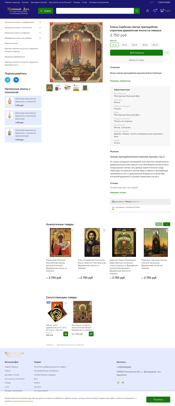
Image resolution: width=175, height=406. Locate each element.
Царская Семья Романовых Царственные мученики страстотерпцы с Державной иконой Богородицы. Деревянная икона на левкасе (124, 267)
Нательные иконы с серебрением (19, 22)
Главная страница (12, 2)
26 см (134, 45)
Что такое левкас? (41, 391)
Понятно (158, 399)
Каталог (25, 2)
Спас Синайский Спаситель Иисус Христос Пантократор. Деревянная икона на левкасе (92, 264)
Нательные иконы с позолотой (18, 27)
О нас (84, 2)
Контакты (37, 387)
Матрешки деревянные (15, 57)
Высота (113, 40)
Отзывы (76, 2)
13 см (114, 45)
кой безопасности (25, 401)
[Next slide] (102, 52)
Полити (14, 401)
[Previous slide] (50, 52)
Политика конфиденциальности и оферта (50, 367)
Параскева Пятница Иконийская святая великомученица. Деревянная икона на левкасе (56, 265)
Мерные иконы (11, 43)
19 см (124, 45)
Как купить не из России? (60, 2)
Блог (36, 379)
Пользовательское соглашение (46, 371)
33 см (144, 45)
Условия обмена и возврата (44, 375)
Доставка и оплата (39, 2)
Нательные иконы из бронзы (17, 33)
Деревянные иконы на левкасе (70, 345)
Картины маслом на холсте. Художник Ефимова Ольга (21, 63)
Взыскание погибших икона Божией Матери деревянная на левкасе (82, 327)
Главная (49, 345)
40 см (155, 45)
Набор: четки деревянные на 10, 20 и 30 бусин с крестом (56, 327)
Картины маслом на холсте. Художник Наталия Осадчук (21, 50)
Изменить (136, 201)
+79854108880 (164, 2)
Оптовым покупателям (99, 2)
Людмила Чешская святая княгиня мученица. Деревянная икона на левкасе (153, 264)
